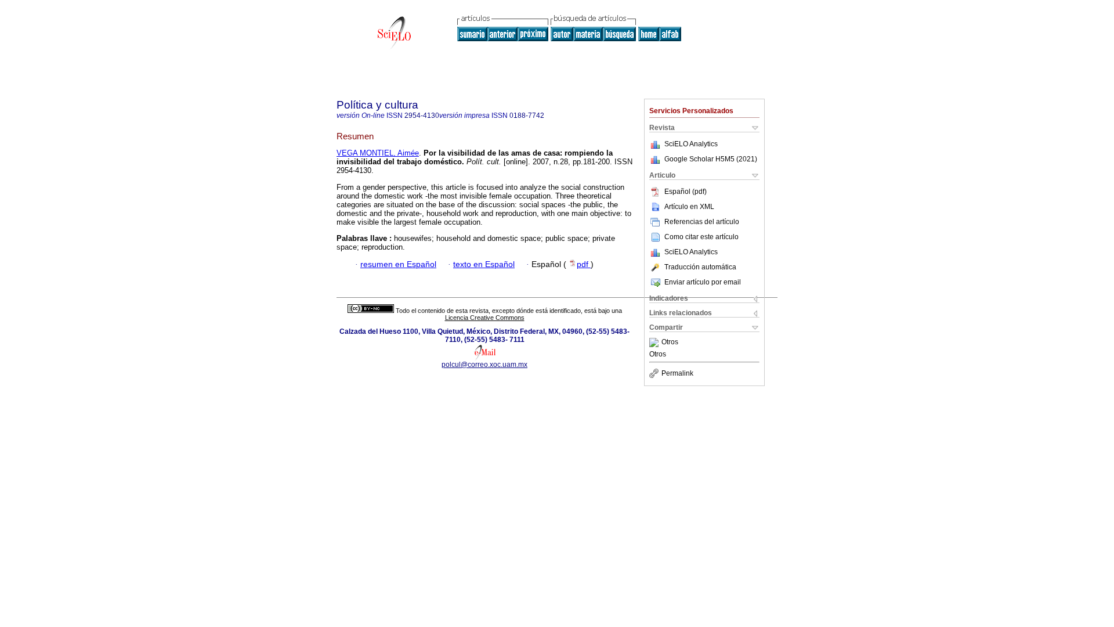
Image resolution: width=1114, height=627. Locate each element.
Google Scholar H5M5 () (710, 159)
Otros (669, 342)
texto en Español (484, 264)
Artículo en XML (689, 207)
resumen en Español (398, 264)
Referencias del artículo (701, 222)
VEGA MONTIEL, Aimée (378, 153)
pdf (584, 264)
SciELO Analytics (691, 144)
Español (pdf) (685, 192)
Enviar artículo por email (702, 282)
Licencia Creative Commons (485, 317)
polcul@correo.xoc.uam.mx (484, 365)
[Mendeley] (655, 342)
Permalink (677, 373)
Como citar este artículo (701, 237)
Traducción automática (700, 267)
